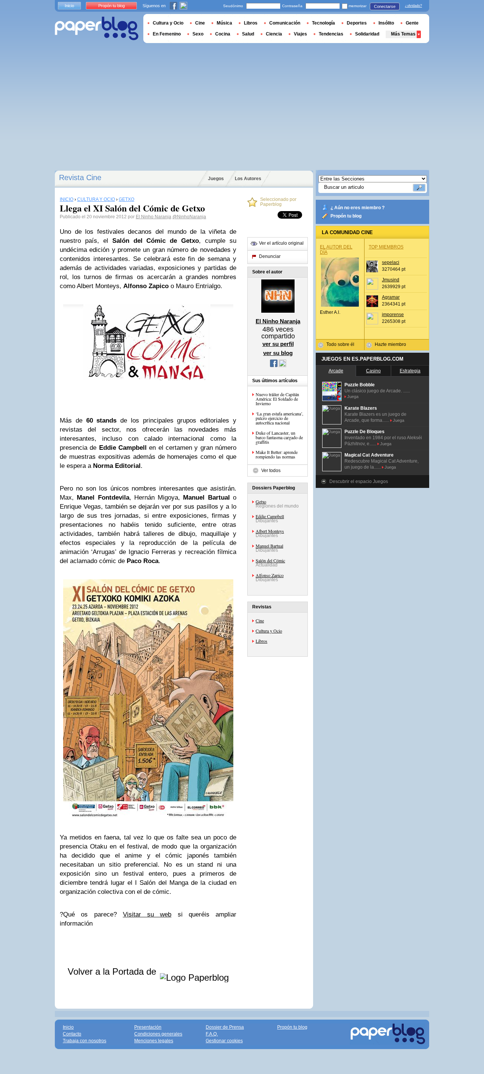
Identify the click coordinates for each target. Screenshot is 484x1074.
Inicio (69, 5)
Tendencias (331, 34)
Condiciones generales (158, 1034)
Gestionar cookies (224, 1040)
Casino (373, 370)
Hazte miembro (390, 344)
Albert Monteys (270, 531)
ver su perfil (278, 344)
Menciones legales (153, 1040)
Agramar (391, 297)
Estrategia (410, 370)
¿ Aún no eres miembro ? (357, 207)
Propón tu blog (345, 216)
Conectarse (385, 6)
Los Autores (248, 178)
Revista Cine (80, 177)
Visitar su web (147, 914)
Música (224, 23)
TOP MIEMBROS (386, 247)
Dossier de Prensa (225, 1027)
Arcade (336, 370)
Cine (260, 620)
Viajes (300, 34)
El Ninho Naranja (153, 216)
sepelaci (390, 262)
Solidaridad (367, 34)
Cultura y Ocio (269, 631)
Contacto (72, 1034)
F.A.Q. (212, 1034)
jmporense (393, 314)
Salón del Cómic (270, 560)
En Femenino (167, 34)
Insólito (386, 23)
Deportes (357, 23)
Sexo (197, 34)
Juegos (216, 178)
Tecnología (323, 23)
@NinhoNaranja (189, 216)
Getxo (261, 501)
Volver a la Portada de (113, 971)
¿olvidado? (413, 6)
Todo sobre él (340, 344)
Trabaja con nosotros (84, 1040)
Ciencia (274, 34)
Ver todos (271, 470)
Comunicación (284, 23)
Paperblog (96, 28)
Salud (248, 34)
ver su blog (278, 353)
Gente (412, 23)
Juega (352, 396)
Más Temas (403, 34)
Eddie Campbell (270, 516)
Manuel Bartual (269, 546)
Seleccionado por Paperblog (278, 202)
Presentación (147, 1027)
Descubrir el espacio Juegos (358, 481)
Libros (261, 641)
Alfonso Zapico (270, 575)
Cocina (222, 34)
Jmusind (390, 279)
